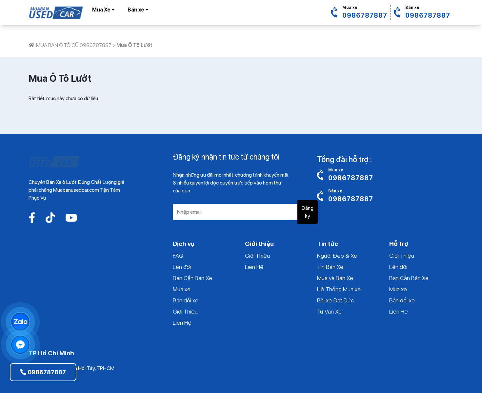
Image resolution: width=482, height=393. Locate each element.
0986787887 (46, 372)
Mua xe (182, 289)
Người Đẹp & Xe (337, 255)
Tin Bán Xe (330, 266)
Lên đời (182, 266)
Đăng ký (307, 212)
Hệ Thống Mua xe (339, 289)
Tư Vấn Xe (329, 311)
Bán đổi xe (185, 300)
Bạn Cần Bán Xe (192, 277)
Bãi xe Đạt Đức (335, 300)
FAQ (178, 255)
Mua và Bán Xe (335, 277)
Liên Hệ (182, 322)
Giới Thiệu (185, 311)
